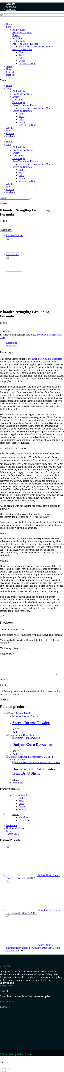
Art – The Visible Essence (25, 43)
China (22, 52)
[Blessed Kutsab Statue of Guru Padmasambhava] (14, 270)
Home (9, 24)
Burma (22, 60)
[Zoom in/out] (10, 1068)
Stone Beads (25, 820)
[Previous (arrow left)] (1, 1071)
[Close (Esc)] (1, 1068)
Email (4, 685)
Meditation (17, 38)
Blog (8, 69)
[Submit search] (30, 198)
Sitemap (29, 1054)
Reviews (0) (12, 345)
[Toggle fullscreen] (7, 1068)
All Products (18, 29)
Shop (8, 27)
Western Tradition (27, 63)
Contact (10, 72)
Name (4, 679)
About (9, 66)
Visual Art (24, 817)
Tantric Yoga (18, 41)
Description (12, 342)
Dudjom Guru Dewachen (32, 744)
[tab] (35, 342)
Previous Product (14, 235)
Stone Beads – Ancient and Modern (36, 46)
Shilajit (3, 1054)
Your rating (6, 648)
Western (23, 809)
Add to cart (6, 230)
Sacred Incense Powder (31, 723)
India (21, 58)
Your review (7, 653)
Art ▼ (15, 814)
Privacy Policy (16, 1054)
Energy (16, 35)
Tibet (21, 55)
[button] (32, 80)
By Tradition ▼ (20, 795)
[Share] (4, 1068)
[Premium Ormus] (14, 251)
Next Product (12, 254)
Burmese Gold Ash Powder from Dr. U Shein (33, 771)
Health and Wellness (22, 32)
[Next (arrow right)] (4, 1071)
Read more (17, 782)
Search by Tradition (22, 49)
